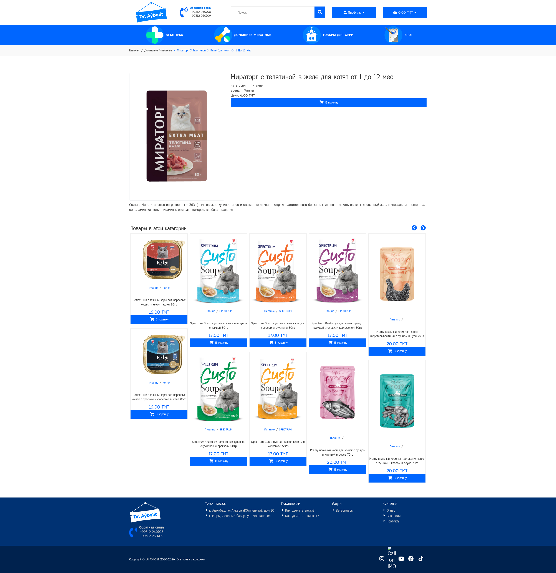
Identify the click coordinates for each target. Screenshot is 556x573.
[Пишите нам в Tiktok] (421, 559)
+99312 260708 (200, 11)
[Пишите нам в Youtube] (401, 559)
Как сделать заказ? (299, 510)
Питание (256, 85)
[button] (414, 228)
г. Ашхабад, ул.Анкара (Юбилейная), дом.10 (241, 510)
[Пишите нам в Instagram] (382, 559)
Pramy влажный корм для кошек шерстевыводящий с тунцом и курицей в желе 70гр (337, 334)
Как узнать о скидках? (301, 516)
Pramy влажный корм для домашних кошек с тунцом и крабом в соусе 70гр (337, 461)
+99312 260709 (200, 15)
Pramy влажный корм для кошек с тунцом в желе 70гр (397, 334)
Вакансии (392, 516)
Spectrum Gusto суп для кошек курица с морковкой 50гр (218, 444)
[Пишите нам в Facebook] (411, 559)
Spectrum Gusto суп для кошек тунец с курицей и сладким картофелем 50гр (278, 325)
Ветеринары (343, 510)
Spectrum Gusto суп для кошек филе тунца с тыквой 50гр (159, 325)
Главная (134, 50)
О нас (390, 510)
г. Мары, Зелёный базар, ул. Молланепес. (239, 516)
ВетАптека (174, 35)
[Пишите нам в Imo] (391, 559)
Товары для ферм (338, 35)
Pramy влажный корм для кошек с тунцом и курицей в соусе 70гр (278, 452)
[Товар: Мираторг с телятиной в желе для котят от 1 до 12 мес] (176, 136)
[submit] (319, 12)
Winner (249, 90)
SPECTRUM (166, 311)
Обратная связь (200, 8)
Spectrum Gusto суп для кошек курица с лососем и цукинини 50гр (218, 325)
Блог (415, 31)
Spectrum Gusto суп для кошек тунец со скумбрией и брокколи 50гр (159, 444)
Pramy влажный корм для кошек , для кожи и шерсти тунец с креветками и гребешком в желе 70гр (397, 461)
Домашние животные (252, 35)
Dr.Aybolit (152, 559)
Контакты (392, 521)
